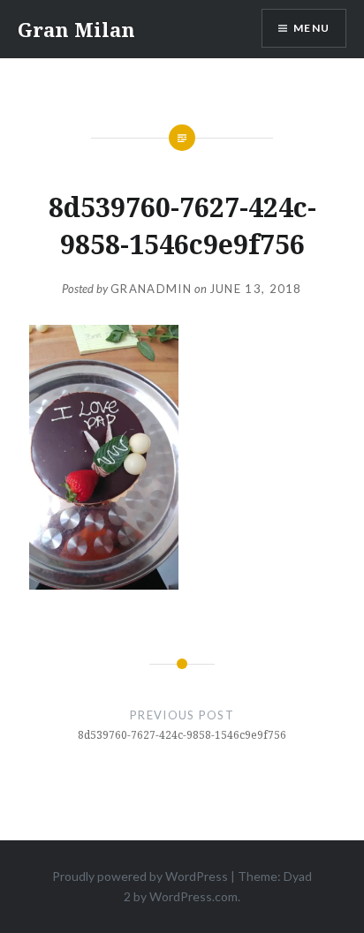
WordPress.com (193, 896)
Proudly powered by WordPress (140, 876)
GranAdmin (151, 289)
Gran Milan (76, 29)
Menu (311, 27)
